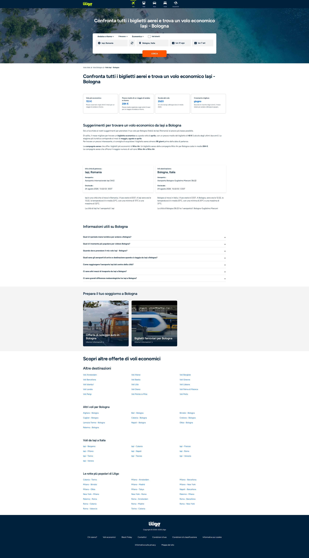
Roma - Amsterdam (139, 499)
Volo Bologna (98, 67)
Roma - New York (187, 504)
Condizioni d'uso (159, 537)
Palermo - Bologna (91, 427)
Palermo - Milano (187, 494)
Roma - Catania (89, 504)
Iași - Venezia (185, 456)
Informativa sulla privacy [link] (145, 545)
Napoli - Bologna (138, 422)
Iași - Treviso (136, 456)
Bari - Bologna (137, 413)
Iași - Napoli (136, 451)
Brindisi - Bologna (187, 413)
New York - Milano (91, 494)
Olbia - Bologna (186, 422)
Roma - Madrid (137, 504)
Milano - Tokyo (137, 489)
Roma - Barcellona (187, 499)
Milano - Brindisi (90, 484)
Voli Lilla (134, 384)
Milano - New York (188, 484)
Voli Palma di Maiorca (189, 389)
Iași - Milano (88, 451)
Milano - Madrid (138, 484)
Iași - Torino (88, 456)
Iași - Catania (137, 446)
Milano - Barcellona (188, 479)
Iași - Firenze (185, 446)
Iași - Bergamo (89, 446)
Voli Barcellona (89, 379)
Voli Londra (88, 389)
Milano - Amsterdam (140, 479)
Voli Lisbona (185, 384)
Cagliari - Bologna (90, 418)
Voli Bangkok (185, 375)
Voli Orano (135, 389)
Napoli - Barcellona (188, 489)
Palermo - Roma (90, 499)
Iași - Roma (184, 451)
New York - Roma (138, 494)
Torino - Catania (138, 508)
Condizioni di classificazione (184, 537)
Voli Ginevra (185, 379)
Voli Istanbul (88, 384)
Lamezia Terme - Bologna (94, 422)
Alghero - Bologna (91, 413)
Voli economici (109, 537)
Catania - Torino (90, 479)
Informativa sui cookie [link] (212, 537)
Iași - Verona (88, 461)
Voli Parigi (87, 394)
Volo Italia (86, 67)
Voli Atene (135, 375)
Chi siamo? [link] (92, 537)
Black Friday (127, 537)
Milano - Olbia (89, 489)
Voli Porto (184, 394)
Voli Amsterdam (90, 375)
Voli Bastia (135, 379)
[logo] (87, 4)
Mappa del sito (168, 545)
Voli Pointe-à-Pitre (139, 394)
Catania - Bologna (139, 418)
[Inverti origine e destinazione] (132, 43)
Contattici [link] (142, 537)
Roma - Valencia (90, 508)
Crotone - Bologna (188, 418)
